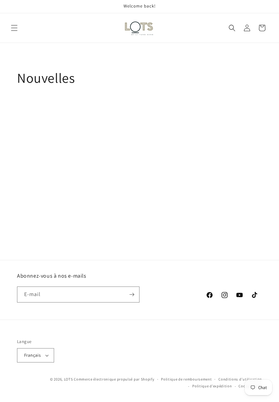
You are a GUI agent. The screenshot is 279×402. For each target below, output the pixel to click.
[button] (14, 27)
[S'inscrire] (131, 295)
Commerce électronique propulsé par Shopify (114, 379)
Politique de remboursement (186, 379)
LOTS (68, 379)
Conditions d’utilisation (240, 379)
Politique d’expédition (212, 386)
